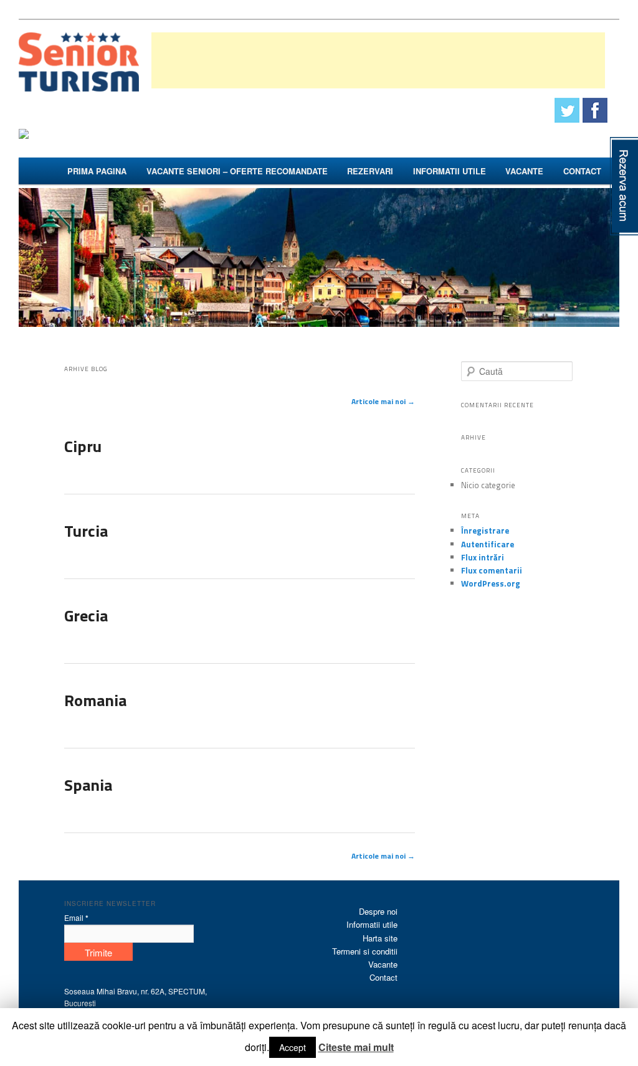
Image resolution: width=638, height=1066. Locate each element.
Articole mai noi (383, 401)
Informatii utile (449, 171)
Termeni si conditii (365, 951)
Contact (582, 171)
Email (76, 917)
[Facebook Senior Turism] (595, 110)
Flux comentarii (491, 570)
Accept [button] (292, 1047)
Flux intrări (482, 557)
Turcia (86, 531)
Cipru (83, 446)
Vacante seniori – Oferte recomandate (237, 171)
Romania (95, 700)
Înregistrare (485, 530)
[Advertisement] (378, 60)
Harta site (380, 938)
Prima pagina (96, 171)
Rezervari (370, 171)
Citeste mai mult (356, 1047)
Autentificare (487, 544)
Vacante (524, 171)
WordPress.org (490, 583)
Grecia (86, 615)
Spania (88, 785)
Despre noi (378, 911)
